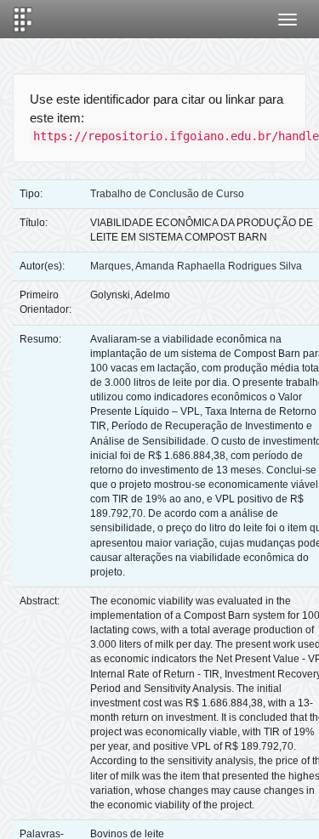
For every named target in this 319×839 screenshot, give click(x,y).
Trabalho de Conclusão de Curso (167, 194)
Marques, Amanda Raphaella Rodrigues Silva (196, 266)
